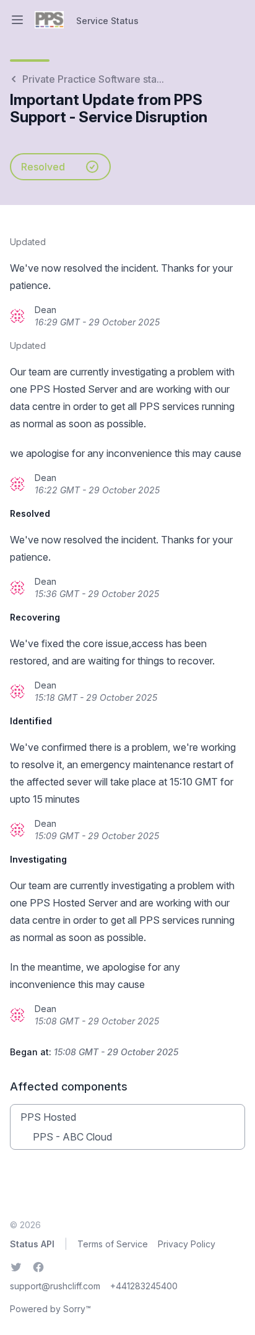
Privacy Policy (186, 1244)
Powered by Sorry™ (50, 1309)
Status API (32, 1244)
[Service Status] (49, 19)
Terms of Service (112, 1244)
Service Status (107, 20)
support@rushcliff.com (55, 1286)
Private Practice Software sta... (93, 79)
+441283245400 (144, 1286)
